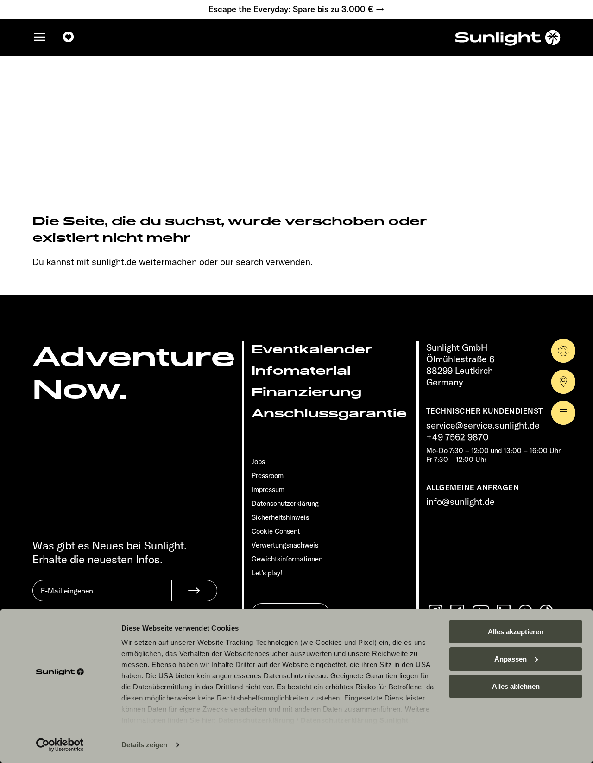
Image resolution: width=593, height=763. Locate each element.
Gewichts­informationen (287, 559)
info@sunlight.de (460, 501)
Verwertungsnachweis (285, 545)
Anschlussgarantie (329, 413)
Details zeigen (144, 745)
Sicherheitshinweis (280, 517)
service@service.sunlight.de (483, 425)
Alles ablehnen (516, 686)
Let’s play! (267, 572)
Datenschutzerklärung (256, 720)
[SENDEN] (194, 590)
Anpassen (510, 659)
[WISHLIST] (68, 37)
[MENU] (39, 37)
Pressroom (268, 475)
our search (242, 261)
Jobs (258, 461)
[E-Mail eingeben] (101, 597)
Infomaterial (301, 370)
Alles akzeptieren (515, 632)
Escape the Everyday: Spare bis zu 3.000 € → (296, 9)
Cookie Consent (276, 531)
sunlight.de (114, 261)
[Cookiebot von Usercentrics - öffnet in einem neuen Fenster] (60, 745)
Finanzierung (306, 392)
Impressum (268, 489)
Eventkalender (312, 349)
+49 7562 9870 (457, 436)
